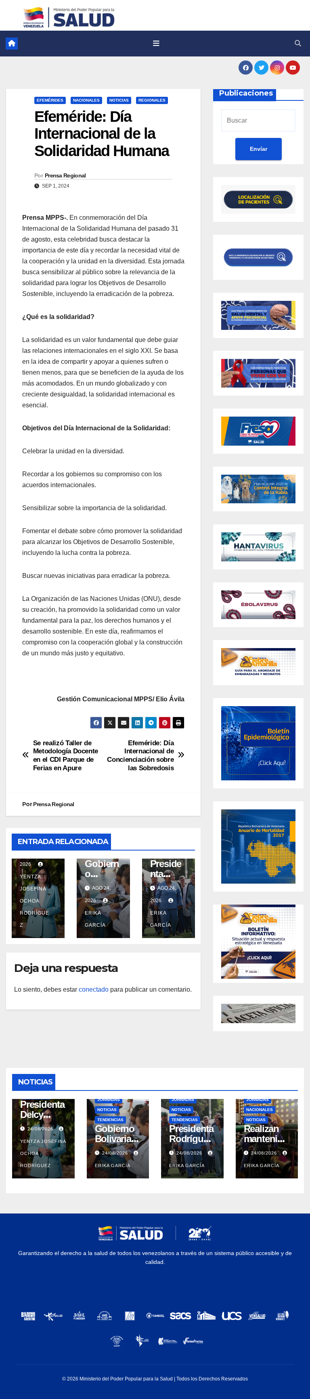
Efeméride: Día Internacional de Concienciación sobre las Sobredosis (140, 755)
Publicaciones (246, 93)
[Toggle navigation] (156, 43)
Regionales (151, 100)
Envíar (258, 149)
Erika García (95, 919)
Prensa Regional (65, 175)
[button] (298, 43)
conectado (94, 989)
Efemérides (50, 100)
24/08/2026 (41, 1128)
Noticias (119, 100)
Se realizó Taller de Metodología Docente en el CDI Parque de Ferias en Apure (65, 755)
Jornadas (108, 1099)
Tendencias (110, 1120)
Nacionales (86, 100)
